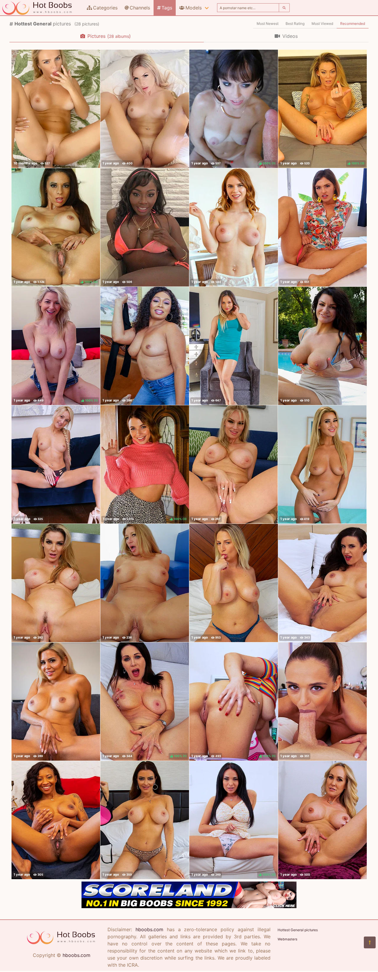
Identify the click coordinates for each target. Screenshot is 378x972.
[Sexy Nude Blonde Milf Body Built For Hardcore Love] (56, 109)
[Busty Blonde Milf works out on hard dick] (233, 464)
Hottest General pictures (298, 930)
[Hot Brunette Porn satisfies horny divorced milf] (322, 583)
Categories (105, 8)
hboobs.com (76, 955)
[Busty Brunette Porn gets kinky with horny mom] (144, 820)
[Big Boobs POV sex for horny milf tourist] (322, 701)
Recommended (352, 23)
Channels (140, 8)
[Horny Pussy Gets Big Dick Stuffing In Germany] (144, 109)
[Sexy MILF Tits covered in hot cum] (322, 346)
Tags (167, 8)
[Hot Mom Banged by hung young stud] (233, 346)
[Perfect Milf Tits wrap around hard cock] (233, 583)
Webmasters (287, 939)
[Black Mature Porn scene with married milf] (56, 820)
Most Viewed (322, 23)
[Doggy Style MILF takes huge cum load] (322, 227)
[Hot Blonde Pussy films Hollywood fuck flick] (56, 701)
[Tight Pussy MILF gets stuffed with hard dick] (56, 464)
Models (193, 8)
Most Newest (267, 23)
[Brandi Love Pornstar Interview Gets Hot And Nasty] (322, 820)
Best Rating (295, 23)
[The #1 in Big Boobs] (189, 906)
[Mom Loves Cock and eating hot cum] (144, 583)
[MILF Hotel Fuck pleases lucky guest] (233, 227)
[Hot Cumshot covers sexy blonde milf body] (322, 464)
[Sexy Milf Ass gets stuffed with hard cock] (56, 583)
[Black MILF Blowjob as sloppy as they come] (144, 227)
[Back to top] (370, 942)
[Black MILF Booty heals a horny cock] (144, 346)
